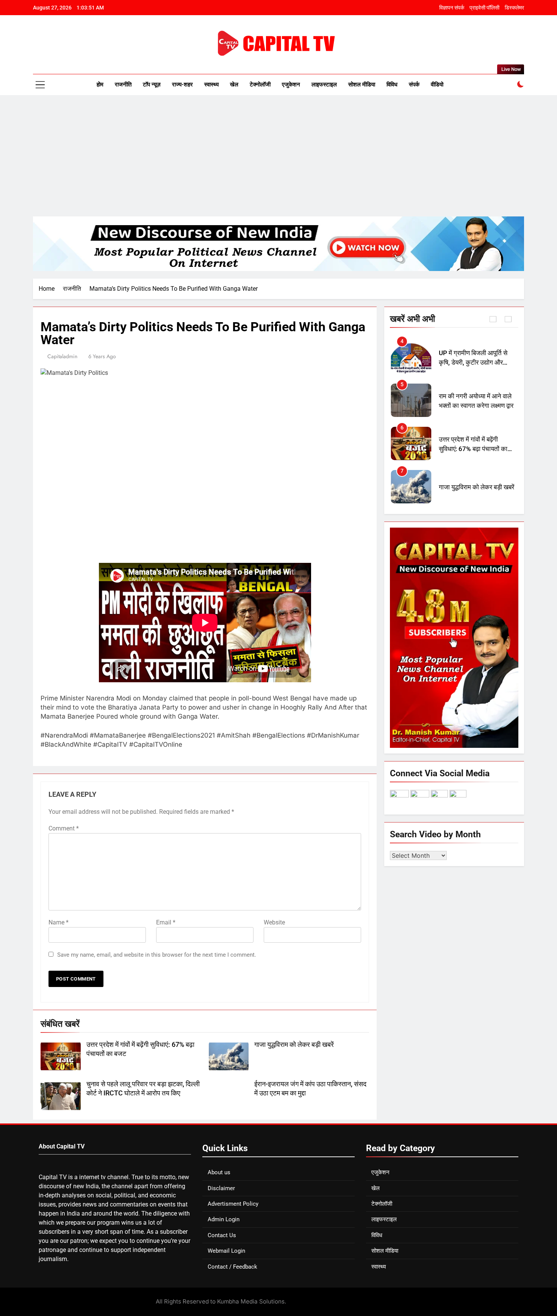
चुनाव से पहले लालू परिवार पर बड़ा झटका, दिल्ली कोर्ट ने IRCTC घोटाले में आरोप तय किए (476, 492)
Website (274, 922)
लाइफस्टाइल (324, 84)
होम (100, 84)
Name (59, 922)
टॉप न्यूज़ (152, 84)
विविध (391, 84)
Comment (64, 828)
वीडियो (437, 84)
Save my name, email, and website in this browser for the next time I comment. (156, 954)
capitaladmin (62, 356)
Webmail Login (226, 1250)
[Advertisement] (278, 156)
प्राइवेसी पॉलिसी (484, 8)
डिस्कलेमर (514, 8)
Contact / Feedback (232, 1266)
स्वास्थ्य (211, 84)
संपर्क (414, 84)
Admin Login (223, 1219)
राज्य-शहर (182, 84)
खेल (234, 84)
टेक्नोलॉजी (260, 84)
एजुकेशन (291, 84)
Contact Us (222, 1235)
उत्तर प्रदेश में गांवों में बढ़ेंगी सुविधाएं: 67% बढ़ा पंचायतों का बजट (473, 406)
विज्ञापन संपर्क (451, 8)
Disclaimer (221, 1188)
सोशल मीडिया (361, 84)
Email (165, 922)
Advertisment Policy (233, 1203)
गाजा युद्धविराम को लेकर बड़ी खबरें (294, 1044)
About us (219, 1172)
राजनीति (123, 84)
